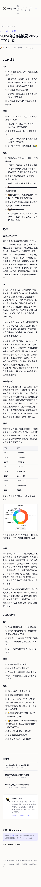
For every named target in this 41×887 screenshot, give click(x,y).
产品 (26, 8)
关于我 (14, 816)
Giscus (12, 835)
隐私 (18, 864)
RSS (35, 8)
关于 (30, 8)
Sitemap (11, 864)
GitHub (22, 816)
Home (2, 26)
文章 (22, 8)
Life (8, 26)
